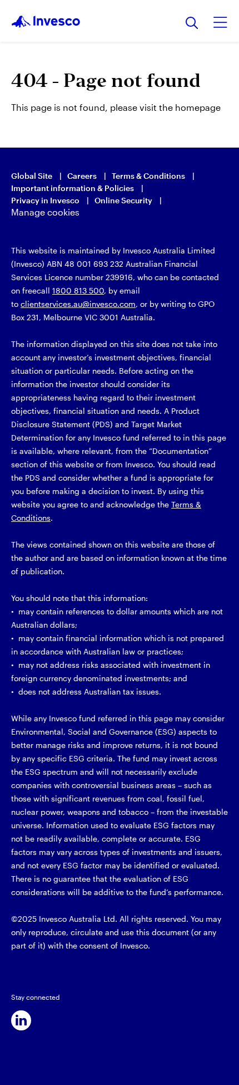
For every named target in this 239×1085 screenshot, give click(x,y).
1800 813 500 (78, 290)
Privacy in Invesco (45, 200)
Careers (82, 175)
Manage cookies (45, 212)
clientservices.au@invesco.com (78, 304)
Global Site (31, 175)
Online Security (123, 200)
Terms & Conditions (148, 175)
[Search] (192, 23)
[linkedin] (21, 1020)
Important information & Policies (72, 188)
